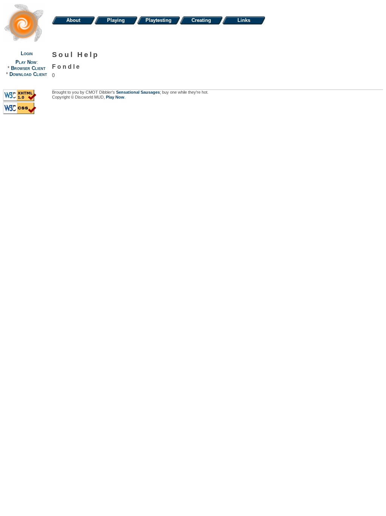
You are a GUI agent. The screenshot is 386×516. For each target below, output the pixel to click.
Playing (116, 20)
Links (243, 20)
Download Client (28, 74)
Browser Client (28, 68)
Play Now (26, 62)
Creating (201, 20)
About (73, 20)
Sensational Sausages (138, 92)
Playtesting (159, 20)
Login (27, 53)
